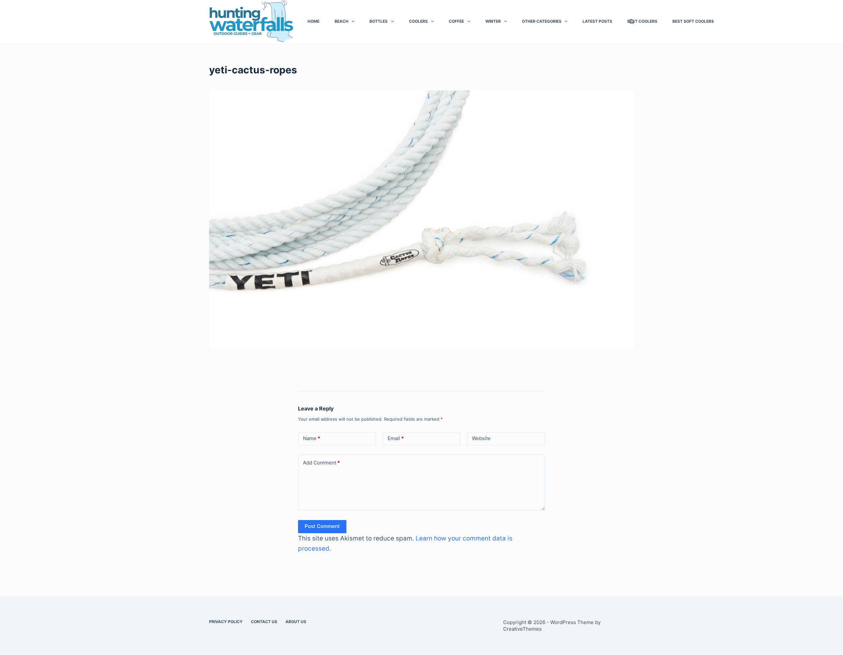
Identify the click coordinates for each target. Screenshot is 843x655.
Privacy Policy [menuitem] (226, 621)
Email (396, 438)
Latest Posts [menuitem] (597, 21)
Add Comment (321, 462)
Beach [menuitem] (341, 21)
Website (481, 438)
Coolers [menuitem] (418, 21)
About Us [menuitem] (296, 621)
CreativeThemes (522, 629)
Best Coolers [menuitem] (642, 21)
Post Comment (322, 526)
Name (311, 438)
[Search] (631, 21)
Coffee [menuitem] (456, 21)
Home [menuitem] (313, 21)
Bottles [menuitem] (378, 21)
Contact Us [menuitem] (264, 621)
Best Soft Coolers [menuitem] (693, 21)
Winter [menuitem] (493, 21)
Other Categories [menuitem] (541, 21)
